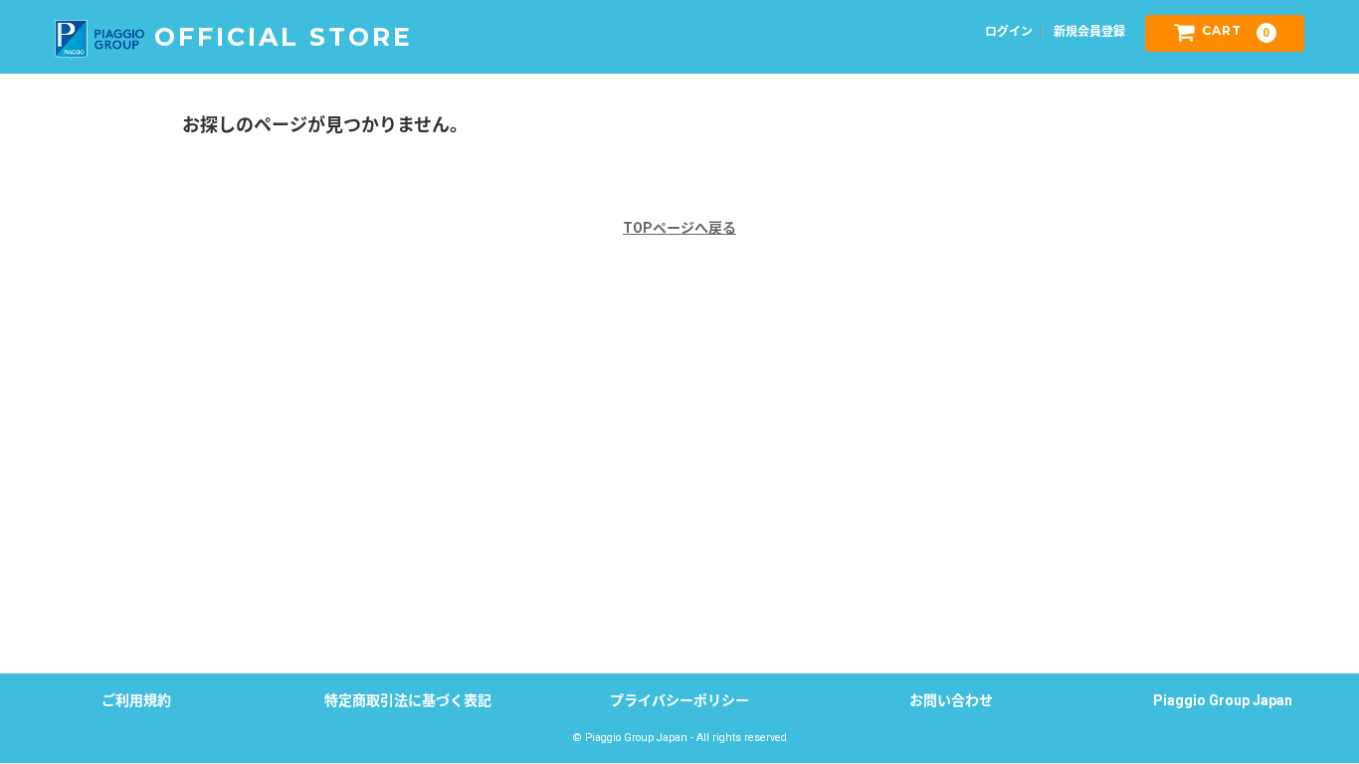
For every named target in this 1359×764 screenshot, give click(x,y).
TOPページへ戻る (679, 228)
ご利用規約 (136, 700)
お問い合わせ (951, 700)
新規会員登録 (1089, 32)
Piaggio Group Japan (1222, 700)
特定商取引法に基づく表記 (407, 700)
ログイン (1009, 32)
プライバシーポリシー (679, 700)
